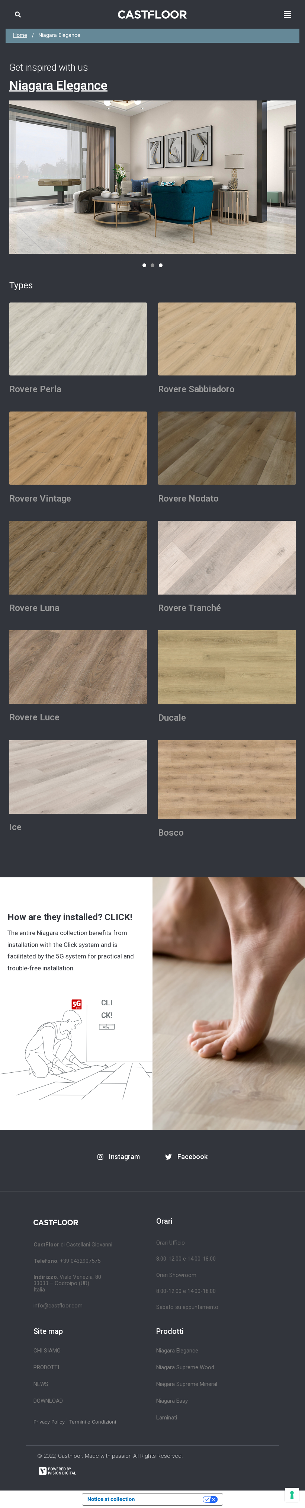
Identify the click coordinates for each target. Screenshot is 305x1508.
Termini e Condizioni (92, 1422)
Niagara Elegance (177, 1350)
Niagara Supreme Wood (185, 1367)
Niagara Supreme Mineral (186, 1384)
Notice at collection (111, 1499)
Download (48, 1400)
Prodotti (46, 1367)
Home (20, 35)
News (40, 1384)
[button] (144, 265)
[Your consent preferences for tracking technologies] (292, 1495)
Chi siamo (47, 1350)
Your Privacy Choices (172, 1499)
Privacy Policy (49, 1422)
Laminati (166, 1417)
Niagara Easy (172, 1400)
